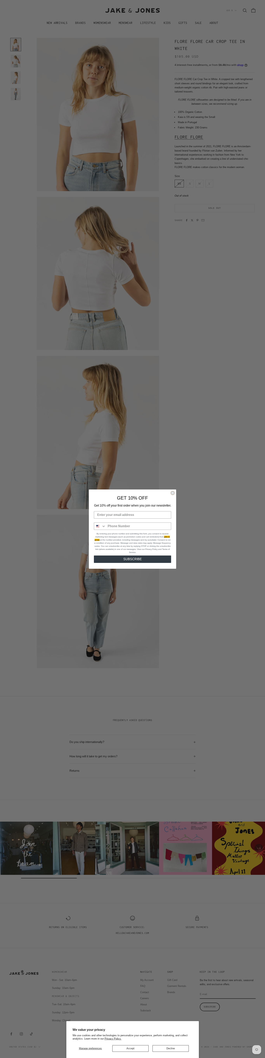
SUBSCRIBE (132, 559)
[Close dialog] (173, 493)
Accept (130, 1048)
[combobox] (100, 526)
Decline (170, 1048)
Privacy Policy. (113, 1038)
